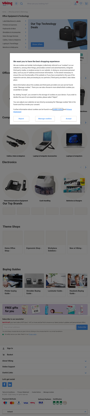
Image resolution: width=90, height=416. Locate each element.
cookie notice (58, 109)
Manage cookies (45, 119)
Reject (21, 119)
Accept (68, 119)
